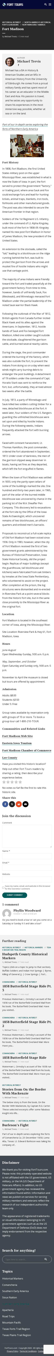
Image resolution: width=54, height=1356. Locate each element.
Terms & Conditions (28, 1351)
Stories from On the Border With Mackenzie (24, 1091)
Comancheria (8, 982)
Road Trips (8, 1316)
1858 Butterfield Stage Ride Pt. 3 (27, 988)
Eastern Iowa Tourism (17, 743)
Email (5, 862)
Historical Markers (34, 947)
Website (6, 874)
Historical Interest (11, 22)
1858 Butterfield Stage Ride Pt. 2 (27, 1024)
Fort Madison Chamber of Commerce (26, 750)
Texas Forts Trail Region (16, 1329)
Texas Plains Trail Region (16, 1335)
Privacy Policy (12, 1351)
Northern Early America (33, 24)
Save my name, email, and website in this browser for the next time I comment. (27, 887)
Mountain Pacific (11, 1322)
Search (46, 1259)
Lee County (9, 757)
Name (6, 851)
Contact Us (42, 1351)
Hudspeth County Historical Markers (25, 956)
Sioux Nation (9, 1297)
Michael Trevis (11, 36)
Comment (7, 823)
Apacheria (8, 1310)
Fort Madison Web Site (17, 736)
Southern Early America (15, 1291)
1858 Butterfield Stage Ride (24, 1057)
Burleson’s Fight (15, 1125)
